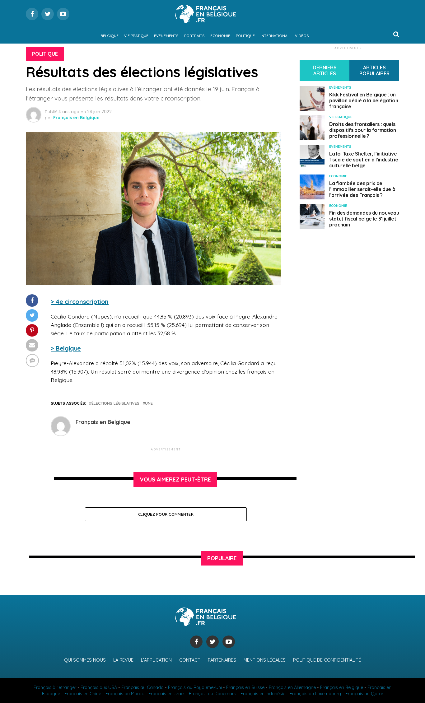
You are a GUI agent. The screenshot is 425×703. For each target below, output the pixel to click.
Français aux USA (99, 687)
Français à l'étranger (55, 687)
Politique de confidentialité (327, 660)
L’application (156, 660)
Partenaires (222, 660)
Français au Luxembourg (315, 693)
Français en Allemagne (292, 687)
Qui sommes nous (85, 660)
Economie (220, 35)
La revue (123, 660)
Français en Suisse (245, 687)
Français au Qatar (364, 693)
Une (149, 403)
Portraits (194, 35)
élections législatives (115, 403)
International (274, 35)
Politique (245, 35)
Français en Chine (82, 693)
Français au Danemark (212, 693)
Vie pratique (136, 35)
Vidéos (302, 35)
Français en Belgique (76, 117)
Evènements (166, 35)
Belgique (109, 35)
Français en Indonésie (263, 693)
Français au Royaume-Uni (195, 687)
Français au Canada (142, 687)
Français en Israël (166, 693)
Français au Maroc (124, 693)
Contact (189, 660)
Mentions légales (265, 660)
